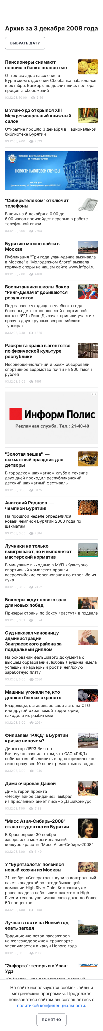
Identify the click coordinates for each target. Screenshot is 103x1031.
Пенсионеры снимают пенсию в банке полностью (36, 64)
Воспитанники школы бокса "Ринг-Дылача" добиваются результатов (37, 292)
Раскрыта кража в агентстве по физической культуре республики (37, 351)
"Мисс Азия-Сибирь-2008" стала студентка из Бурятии (37, 824)
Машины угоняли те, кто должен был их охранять (33, 694)
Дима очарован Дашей (30, 783)
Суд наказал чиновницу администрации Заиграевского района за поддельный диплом (33, 641)
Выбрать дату (25, 43)
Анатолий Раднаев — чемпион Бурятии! (29, 505)
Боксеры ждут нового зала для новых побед (35, 602)
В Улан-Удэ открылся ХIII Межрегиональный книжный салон (38, 116)
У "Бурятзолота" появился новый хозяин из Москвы (34, 867)
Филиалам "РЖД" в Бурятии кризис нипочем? (36, 738)
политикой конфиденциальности (51, 1005)
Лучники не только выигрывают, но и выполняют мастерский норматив (38, 551)
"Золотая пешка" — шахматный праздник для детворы (34, 459)
